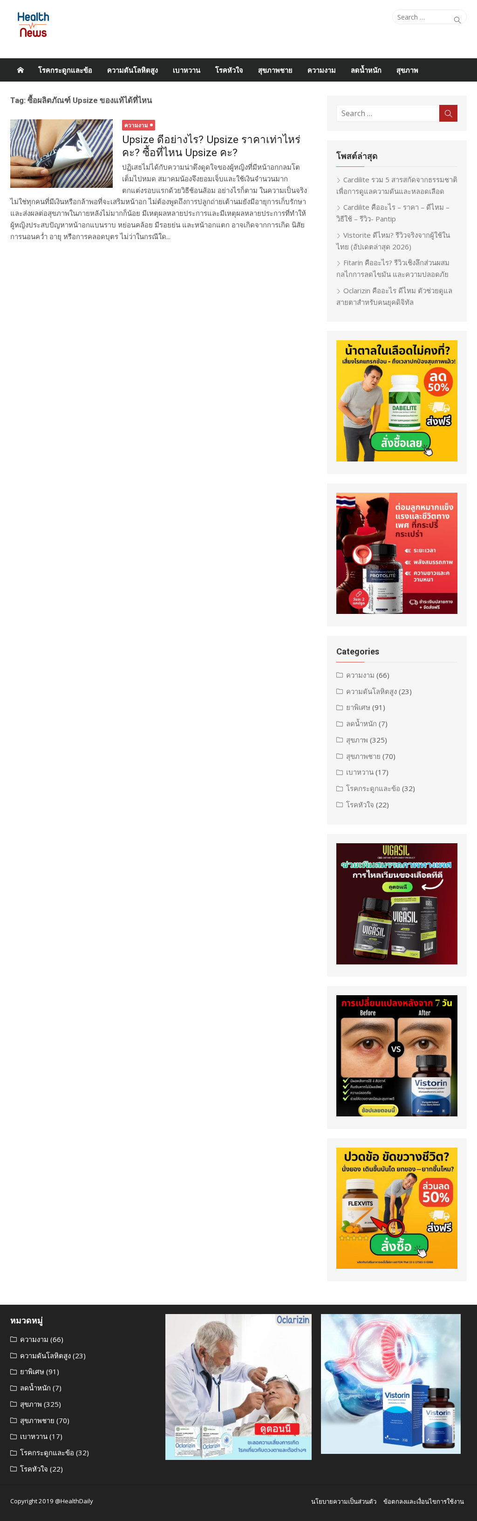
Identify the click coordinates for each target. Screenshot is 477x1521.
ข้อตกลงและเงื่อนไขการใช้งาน (423, 1501)
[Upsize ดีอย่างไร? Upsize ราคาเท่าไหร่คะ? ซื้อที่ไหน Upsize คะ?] (61, 153)
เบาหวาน (186, 70)
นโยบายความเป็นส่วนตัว (343, 1501)
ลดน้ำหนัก (366, 70)
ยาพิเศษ (358, 707)
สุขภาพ (407, 70)
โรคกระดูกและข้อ (65, 70)
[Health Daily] (20, 70)
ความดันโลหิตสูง (132, 70)
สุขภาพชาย (275, 70)
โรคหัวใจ (229, 70)
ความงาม (321, 70)
